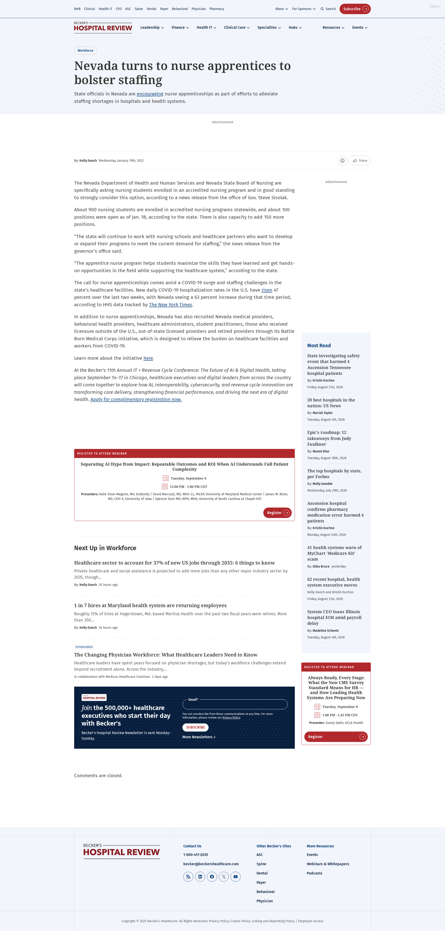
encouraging (150, 94)
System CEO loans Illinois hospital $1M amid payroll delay (334, 617)
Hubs (293, 27)
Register (274, 513)
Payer (164, 9)
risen (266, 290)
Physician (199, 9)
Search (331, 9)
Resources (331, 27)
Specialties (267, 27)
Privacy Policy (231, 717)
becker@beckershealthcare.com (211, 864)
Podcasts (314, 873)
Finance (178, 27)
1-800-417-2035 (195, 854)
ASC (128, 9)
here (148, 358)
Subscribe (352, 9)
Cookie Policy (240, 921)
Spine (139, 9)
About (279, 9)
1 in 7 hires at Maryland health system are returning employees (150, 605)
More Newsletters (197, 737)
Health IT (105, 9)
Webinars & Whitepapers (328, 864)
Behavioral (180, 9)
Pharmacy (217, 9)
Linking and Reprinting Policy (273, 921)
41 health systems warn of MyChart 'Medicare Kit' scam (334, 553)
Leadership (150, 27)
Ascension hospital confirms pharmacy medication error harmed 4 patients (335, 512)
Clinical (89, 9)
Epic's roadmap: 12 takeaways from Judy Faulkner (329, 438)
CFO (119, 9)
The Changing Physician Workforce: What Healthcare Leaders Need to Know (165, 654)
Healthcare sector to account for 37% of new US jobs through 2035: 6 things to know (174, 562)
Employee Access (311, 921)
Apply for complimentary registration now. (136, 399)
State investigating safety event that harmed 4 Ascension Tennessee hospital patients (333, 364)
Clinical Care (234, 27)
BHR (77, 9)
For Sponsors (302, 9)
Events (357, 27)
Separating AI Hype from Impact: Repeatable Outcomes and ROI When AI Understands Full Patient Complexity (184, 466)
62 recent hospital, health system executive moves (333, 582)
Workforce (85, 51)
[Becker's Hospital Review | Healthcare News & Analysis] (103, 27)
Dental (151, 9)
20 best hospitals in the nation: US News (331, 402)
